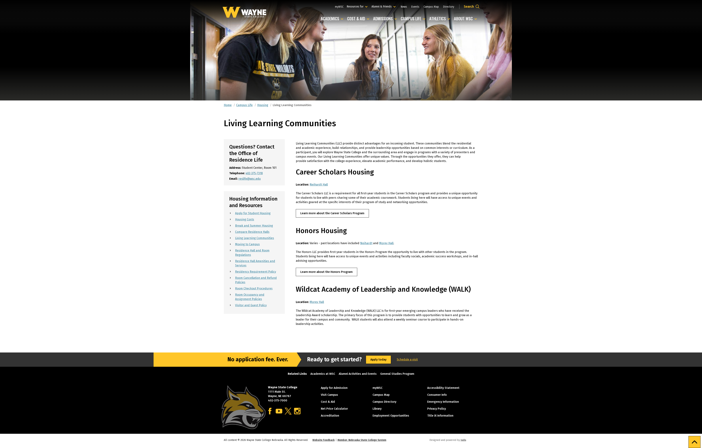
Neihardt (366, 243)
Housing (262, 105)
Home (228, 105)
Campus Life (414, 18)
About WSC (466, 18)
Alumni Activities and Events (358, 373)
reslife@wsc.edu (249, 178)
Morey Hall (386, 243)
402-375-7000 (277, 400)
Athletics (440, 18)
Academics (333, 18)
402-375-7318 (254, 173)
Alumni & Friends (382, 6)
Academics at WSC (322, 373)
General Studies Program (397, 373)
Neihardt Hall (319, 184)
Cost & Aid (359, 18)
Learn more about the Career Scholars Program (332, 213)
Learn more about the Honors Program (326, 272)
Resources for (358, 6)
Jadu (463, 440)
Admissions (386, 18)
